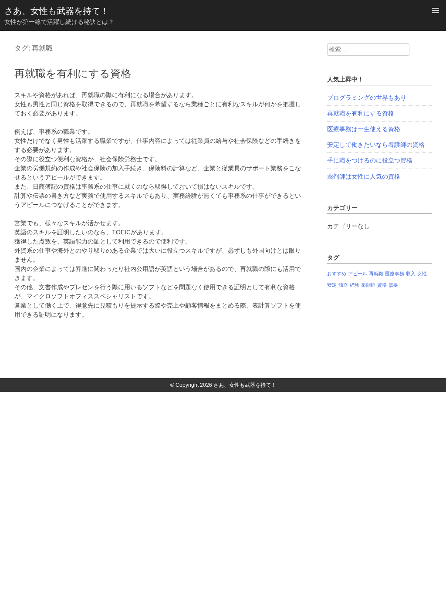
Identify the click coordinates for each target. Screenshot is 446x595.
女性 (422, 273)
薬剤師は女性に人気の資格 (363, 176)
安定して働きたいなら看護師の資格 (376, 144)
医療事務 (394, 273)
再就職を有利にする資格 (72, 73)
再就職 (376, 273)
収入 (411, 273)
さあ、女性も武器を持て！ (56, 11)
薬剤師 (368, 284)
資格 (382, 284)
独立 (343, 284)
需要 (393, 284)
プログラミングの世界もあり (366, 97)
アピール (357, 273)
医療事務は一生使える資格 (363, 128)
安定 (332, 284)
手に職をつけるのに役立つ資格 (369, 160)
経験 (354, 284)
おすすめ (336, 273)
